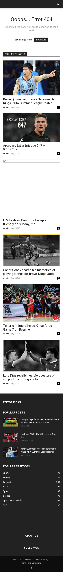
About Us (17, 559)
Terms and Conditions (31, 563)
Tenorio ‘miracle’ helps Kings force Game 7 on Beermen (27, 327)
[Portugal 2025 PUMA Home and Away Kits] (10, 437)
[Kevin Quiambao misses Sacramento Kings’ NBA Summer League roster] (31, 77)
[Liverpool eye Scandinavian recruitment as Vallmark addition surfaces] (10, 422)
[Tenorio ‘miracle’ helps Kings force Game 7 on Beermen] (31, 303)
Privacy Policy (42, 559)
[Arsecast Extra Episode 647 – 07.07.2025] (31, 127)
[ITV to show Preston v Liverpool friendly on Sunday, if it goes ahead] (31, 188)
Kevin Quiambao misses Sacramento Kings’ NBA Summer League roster (29, 101)
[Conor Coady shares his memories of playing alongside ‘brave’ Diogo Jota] (31, 250)
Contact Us (28, 559)
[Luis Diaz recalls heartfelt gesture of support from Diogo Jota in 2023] (31, 356)
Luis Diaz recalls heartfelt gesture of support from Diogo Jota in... (29, 377)
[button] (5, 4)
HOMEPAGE (41, 40)
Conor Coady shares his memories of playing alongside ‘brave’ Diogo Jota (29, 272)
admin (6, 107)
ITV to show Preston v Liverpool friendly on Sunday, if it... (25, 222)
